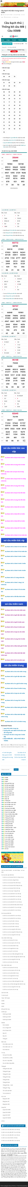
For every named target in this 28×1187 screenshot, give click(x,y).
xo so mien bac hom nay (19, 1177)
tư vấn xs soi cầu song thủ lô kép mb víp (12, 932)
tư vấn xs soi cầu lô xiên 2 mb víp (11, 921)
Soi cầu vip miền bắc (6, 913)
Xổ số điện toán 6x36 (10, 802)
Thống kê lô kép (9, 822)
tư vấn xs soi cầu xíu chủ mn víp (10, 989)
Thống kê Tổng (9, 829)
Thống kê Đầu (9, 823)
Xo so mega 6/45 (9, 793)
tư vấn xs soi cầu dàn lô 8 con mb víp (12, 918)
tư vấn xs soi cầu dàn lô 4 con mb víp (12, 910)
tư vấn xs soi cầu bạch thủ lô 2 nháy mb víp (13, 877)
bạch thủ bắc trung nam (18, 745)
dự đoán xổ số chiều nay (15, 1158)
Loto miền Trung (9, 839)
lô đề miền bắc (6, 1160)
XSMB (6, 777)
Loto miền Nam (9, 837)
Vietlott (3, 1022)
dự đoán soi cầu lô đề (5, 1158)
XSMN (6, 779)
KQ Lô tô (3, 1096)
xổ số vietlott (8, 791)
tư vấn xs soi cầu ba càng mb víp (10, 880)
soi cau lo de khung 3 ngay (8, 1162)
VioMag (5, 1185)
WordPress (25, 1185)
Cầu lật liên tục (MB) (10, 810)
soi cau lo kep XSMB (20, 1163)
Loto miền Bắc (9, 835)
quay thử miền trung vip (11, 728)
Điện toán (3, 1041)
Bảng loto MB (6, 1098)
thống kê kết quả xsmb (21, 1174)
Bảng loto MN (6, 1104)
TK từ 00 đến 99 (9, 833)
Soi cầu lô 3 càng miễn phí (12, 1169)
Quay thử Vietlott (10, 847)
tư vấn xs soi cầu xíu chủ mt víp (10, 962)
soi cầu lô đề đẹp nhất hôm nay (8, 1173)
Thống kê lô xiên (9, 820)
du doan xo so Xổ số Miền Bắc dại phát (13, 1150)
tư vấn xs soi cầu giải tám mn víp (11, 975)
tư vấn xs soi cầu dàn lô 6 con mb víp (12, 915)
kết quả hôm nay (9, 783)
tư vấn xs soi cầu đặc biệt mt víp (10, 945)
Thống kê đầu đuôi (10, 816)
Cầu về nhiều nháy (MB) (11, 814)
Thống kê (7, 800)
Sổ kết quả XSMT (9, 789)
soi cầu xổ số (21, 1173)
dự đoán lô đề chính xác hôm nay (19, 1156)
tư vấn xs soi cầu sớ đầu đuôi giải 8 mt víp (13, 954)
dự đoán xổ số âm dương (19, 1159)
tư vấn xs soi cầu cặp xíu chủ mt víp (11, 943)
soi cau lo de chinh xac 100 (14, 1160)
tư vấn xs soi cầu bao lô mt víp (10, 940)
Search (16, 769)
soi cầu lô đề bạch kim (9, 1172)
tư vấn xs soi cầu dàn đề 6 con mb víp (12, 896)
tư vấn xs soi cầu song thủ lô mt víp (11, 959)
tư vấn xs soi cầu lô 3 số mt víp (10, 951)
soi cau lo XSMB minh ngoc (16, 1167)
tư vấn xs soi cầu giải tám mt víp (10, 948)
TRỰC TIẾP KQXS (5, 998)
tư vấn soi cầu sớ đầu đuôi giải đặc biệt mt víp (14, 956)
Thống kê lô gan (9, 818)
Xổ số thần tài (9, 806)
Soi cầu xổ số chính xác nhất (14, 1173)
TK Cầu (3, 1052)
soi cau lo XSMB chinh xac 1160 (12, 1165)
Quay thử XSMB (9, 841)
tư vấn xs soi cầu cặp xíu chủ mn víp (11, 970)
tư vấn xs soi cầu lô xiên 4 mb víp (11, 926)
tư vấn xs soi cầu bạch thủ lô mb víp (11, 888)
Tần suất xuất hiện (10, 831)
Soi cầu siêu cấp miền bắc (7, 875)
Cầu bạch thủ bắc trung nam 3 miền (15, 746)
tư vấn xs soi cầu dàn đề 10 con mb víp (12, 902)
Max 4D (7, 798)
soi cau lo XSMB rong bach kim (13, 1167)
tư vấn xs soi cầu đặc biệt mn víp (11, 973)
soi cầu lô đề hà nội (20, 1172)
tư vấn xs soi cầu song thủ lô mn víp (11, 986)
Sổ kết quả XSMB (9, 785)
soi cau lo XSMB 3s (5, 1164)
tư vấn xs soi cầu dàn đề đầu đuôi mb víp (13, 904)
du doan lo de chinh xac (17, 1149)
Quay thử (3, 1107)
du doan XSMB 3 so (14, 1153)
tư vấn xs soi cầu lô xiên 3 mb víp (11, 923)
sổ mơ (2, 1121)
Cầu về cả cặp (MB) (10, 812)
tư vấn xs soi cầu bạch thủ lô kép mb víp (12, 885)
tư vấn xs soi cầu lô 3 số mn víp (10, 978)
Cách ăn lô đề (4, 992)
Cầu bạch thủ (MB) (10, 808)
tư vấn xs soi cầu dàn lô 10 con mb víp (12, 907)
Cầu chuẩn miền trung (6, 938)
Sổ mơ (6, 848)
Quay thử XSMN (9, 843)
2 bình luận (15, 17)
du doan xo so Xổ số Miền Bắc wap (13, 1152)
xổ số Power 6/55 (9, 795)
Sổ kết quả (3, 1011)
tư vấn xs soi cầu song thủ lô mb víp (11, 934)
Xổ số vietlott (6, 1025)
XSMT (6, 781)
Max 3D (7, 796)
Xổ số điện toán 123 (10, 804)
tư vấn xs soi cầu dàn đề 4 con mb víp (12, 893)
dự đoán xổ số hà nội (9, 1159)
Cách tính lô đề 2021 (5, 1148)
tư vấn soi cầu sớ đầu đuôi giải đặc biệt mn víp (14, 984)
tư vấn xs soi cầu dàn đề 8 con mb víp (12, 899)
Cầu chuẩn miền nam (6, 965)
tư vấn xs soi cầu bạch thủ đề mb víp (11, 882)
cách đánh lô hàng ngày (14, 1148)
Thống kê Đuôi (9, 825)
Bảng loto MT (6, 1101)
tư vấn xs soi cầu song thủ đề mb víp (12, 929)
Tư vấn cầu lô (6, 745)
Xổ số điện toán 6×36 (8, 1044)
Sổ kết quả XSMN (9, 787)
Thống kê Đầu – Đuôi (10, 827)
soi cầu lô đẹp (18, 1170)
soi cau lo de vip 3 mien (9, 1163)
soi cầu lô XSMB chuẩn (9, 1170)
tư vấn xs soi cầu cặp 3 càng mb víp (11, 891)
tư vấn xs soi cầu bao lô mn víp (10, 967)
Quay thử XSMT (9, 845)
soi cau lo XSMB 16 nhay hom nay (12, 1164)
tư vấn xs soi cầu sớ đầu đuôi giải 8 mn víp (13, 981)
